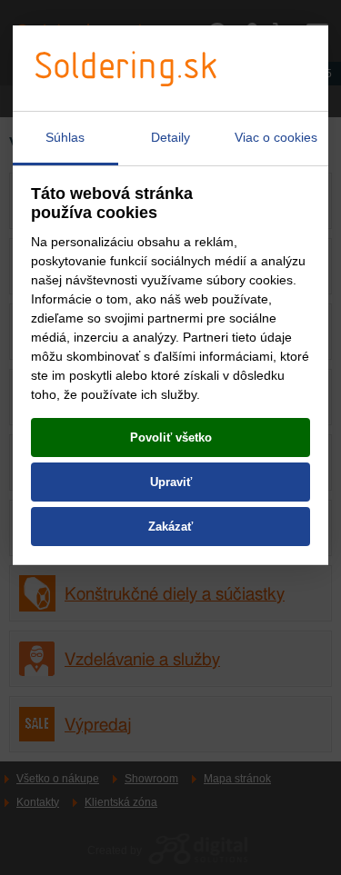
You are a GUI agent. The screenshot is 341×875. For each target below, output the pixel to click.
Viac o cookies (276, 137)
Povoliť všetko (171, 437)
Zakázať (170, 526)
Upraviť (171, 482)
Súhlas (65, 137)
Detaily (170, 137)
